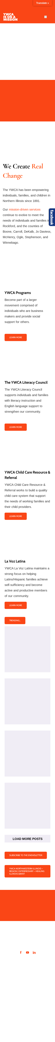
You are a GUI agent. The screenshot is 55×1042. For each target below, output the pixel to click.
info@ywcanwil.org (15, 1003)
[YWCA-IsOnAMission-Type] (10, 14)
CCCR (30, 768)
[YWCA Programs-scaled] (27, 259)
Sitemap (10, 1018)
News (37, 820)
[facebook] (20, 952)
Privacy (10, 1012)
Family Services (27, 820)
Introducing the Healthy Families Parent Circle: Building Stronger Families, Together (27, 792)
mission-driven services (24, 209)
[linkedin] (34, 952)
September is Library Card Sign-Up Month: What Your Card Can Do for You (27, 636)
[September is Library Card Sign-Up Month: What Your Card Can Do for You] (27, 649)
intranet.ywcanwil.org (19, 961)
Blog (20, 714)
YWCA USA (26, 1018)
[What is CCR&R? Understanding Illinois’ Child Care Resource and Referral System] (27, 754)
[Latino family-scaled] (27, 527)
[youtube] (27, 952)
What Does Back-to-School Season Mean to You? (27, 690)
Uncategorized (27, 664)
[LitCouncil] (27, 348)
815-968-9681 (21, 1006)
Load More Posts (27, 839)
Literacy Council (30, 714)
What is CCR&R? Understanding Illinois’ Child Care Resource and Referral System (27, 740)
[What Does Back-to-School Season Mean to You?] (27, 701)
